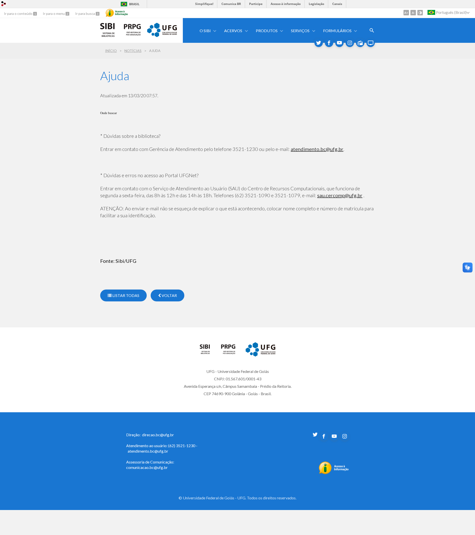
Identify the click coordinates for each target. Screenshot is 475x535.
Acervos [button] (233, 30)
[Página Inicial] (208, 353)
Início (111, 51)
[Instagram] (350, 43)
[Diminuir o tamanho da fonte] (413, 12)
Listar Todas (125, 295)
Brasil (134, 4)
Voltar (169, 295)
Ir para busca (85, 13)
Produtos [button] (267, 30)
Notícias (133, 51)
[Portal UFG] (162, 35)
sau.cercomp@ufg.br (339, 195)
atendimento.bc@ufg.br (317, 149)
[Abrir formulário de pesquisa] (372, 30)
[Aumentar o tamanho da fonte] (406, 12)
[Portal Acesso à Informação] (334, 472)
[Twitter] (318, 43)
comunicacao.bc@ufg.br (147, 467)
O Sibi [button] (205, 30)
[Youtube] (339, 43)
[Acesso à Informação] (117, 13)
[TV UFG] (370, 43)
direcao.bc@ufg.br (158, 434)
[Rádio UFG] (360, 43)
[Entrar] (3, 4)
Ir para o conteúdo (18, 13)
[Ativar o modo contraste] (420, 12)
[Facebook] (329, 43)
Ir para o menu (54, 13)
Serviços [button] (300, 30)
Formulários (337, 30)
